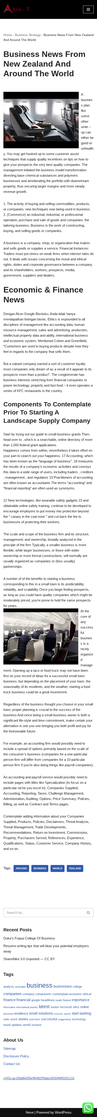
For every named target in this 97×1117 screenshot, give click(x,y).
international (22, 1007)
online (84, 1007)
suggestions (64, 1019)
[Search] (88, 912)
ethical (87, 994)
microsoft (66, 1007)
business (40, 868)
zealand (75, 868)
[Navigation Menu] (88, 9)
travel (7, 1025)
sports (67, 1013)
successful (49, 1019)
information (9, 1007)
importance (81, 1000)
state (6, 1019)
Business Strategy (28, 35)
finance (9, 1000)
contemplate (60, 994)
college (77, 986)
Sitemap (9, 1048)
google (35, 1000)
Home (7, 35)
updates (17, 1025)
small (33, 1013)
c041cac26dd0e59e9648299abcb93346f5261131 (38, 1078)
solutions (46, 1013)
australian (20, 986)
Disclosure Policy (16, 1056)
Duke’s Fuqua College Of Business (29, 938)
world (57, 868)
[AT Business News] (16, 9)
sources (58, 1013)
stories (23, 1019)
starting (85, 1013)
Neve (30, 1112)
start (75, 1013)
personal (8, 1013)
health (58, 1000)
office (76, 1007)
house (67, 1000)
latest (44, 1006)
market (55, 1007)
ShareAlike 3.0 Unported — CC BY (29, 959)
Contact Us (11, 1064)
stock (13, 1019)
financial (23, 1000)
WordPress (63, 1112)
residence (21, 1013)
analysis (8, 986)
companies (12, 994)
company (29, 994)
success (34, 1019)
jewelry (34, 1007)
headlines (48, 1000)
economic (75, 994)
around (21, 868)
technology (79, 1019)
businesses (62, 986)
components (43, 994)
